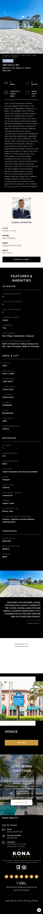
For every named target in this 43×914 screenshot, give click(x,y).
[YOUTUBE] (21, 876)
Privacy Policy (31, 901)
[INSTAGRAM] (11, 876)
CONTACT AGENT (21, 259)
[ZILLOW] (36, 876)
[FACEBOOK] (6, 876)
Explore (22, 743)
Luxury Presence (21, 890)
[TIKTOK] (26, 876)
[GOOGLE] (31, 876)
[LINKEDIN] (16, 876)
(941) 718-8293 (8, 238)
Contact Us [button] (22, 802)
